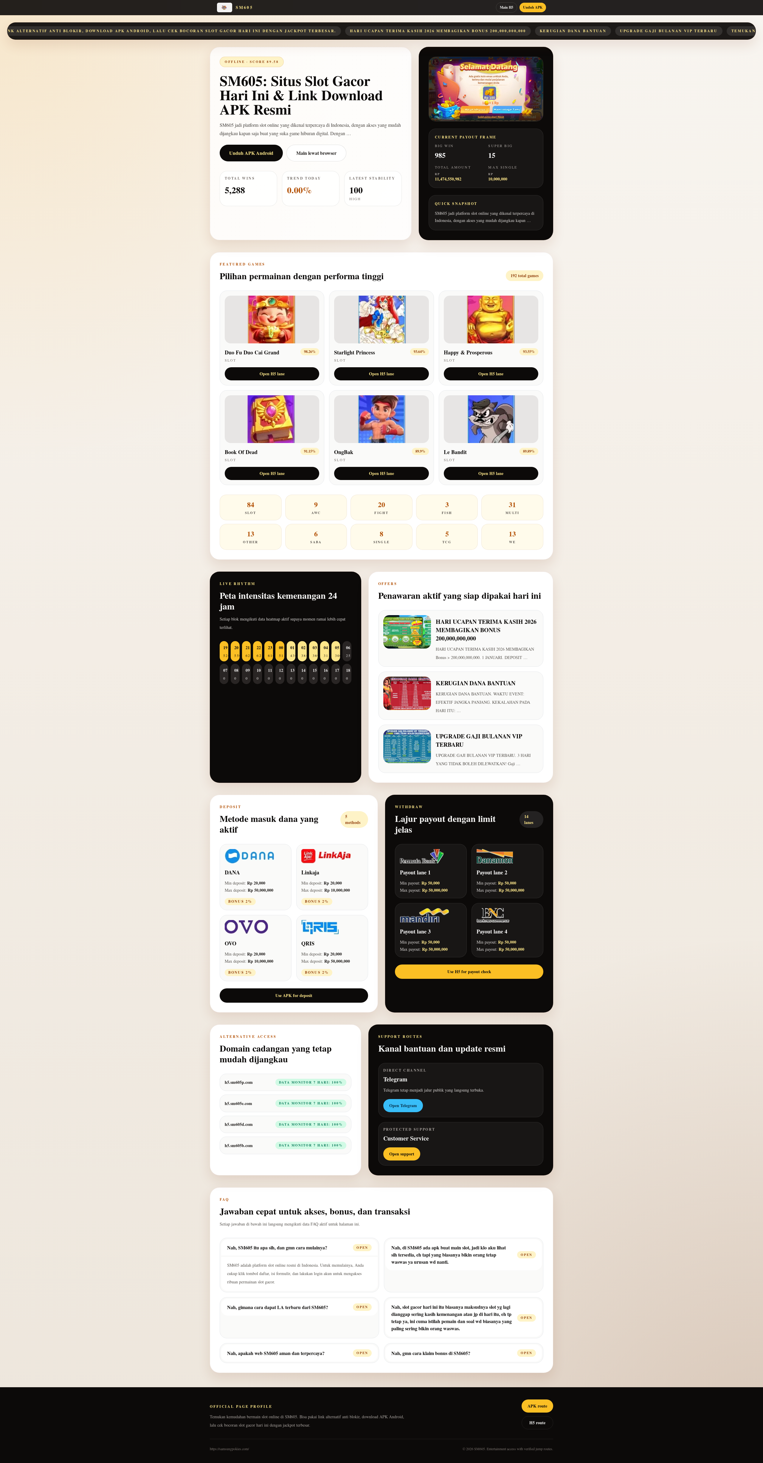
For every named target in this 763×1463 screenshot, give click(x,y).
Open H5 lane (272, 374)
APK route (537, 1406)
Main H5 (506, 7)
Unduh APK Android (251, 152)
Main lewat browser (316, 152)
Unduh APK (532, 7)
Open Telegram (403, 1105)
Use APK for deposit (293, 995)
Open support (401, 1154)
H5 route (537, 1422)
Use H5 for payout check (469, 971)
